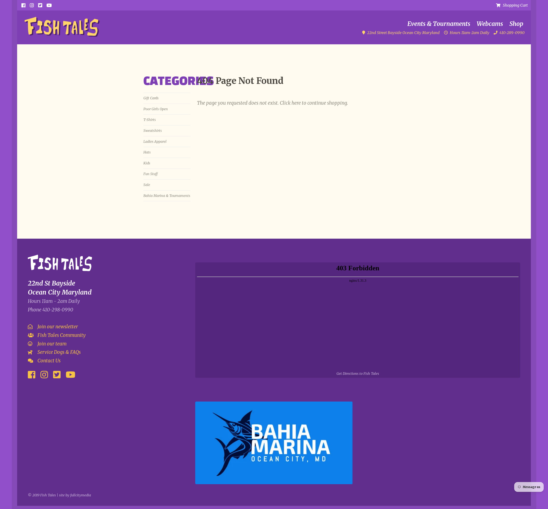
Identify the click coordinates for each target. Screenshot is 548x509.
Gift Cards (151, 98)
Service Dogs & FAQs (58, 352)
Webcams (490, 24)
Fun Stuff (150, 174)
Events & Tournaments (438, 24)
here (296, 103)
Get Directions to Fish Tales (358, 373)
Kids (146, 163)
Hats (147, 152)
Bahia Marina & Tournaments (166, 195)
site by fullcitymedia (75, 495)
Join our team (51, 344)
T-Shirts (149, 120)
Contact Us (48, 361)
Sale (146, 185)
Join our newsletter (57, 327)
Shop (516, 24)
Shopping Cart (514, 5)
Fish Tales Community (61, 335)
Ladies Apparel (155, 141)
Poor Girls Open (155, 109)
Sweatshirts (152, 130)
